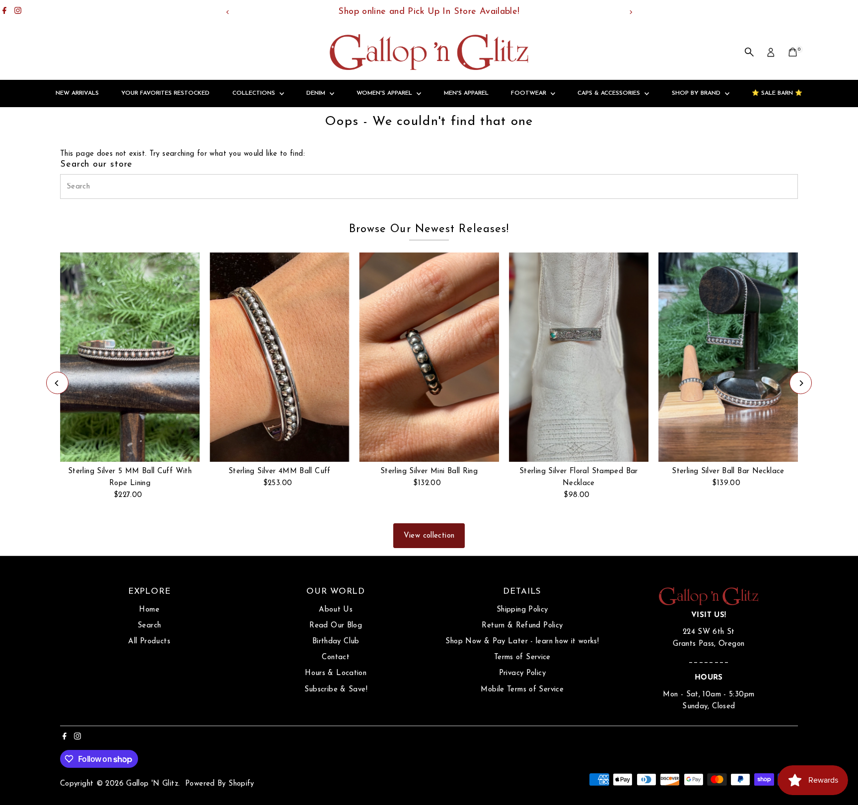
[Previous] (227, 12)
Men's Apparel (466, 93)
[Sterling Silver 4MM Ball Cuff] (279, 357)
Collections (254, 93)
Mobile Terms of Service (522, 689)
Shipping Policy (522, 610)
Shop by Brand (697, 93)
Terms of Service (522, 657)
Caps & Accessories (609, 93)
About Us (336, 610)
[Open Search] (749, 52)
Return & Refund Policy (522, 625)
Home (149, 610)
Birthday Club (335, 641)
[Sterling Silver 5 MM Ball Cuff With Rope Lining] (130, 357)
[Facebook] (4, 12)
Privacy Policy (522, 673)
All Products (149, 641)
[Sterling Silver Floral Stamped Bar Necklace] (578, 357)
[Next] (630, 12)
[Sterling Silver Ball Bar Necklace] (728, 357)
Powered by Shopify (219, 784)
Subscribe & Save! (335, 689)
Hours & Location (335, 673)
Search (149, 625)
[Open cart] (792, 52)
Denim (316, 93)
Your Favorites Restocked (165, 93)
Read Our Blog (335, 625)
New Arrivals (77, 93)
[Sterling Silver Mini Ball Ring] (429, 357)
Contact (336, 657)
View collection (429, 536)
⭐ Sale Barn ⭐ (777, 93)
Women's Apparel (385, 93)
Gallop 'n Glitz (152, 784)
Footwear (529, 93)
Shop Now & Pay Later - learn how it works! (522, 641)
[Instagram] (18, 12)
